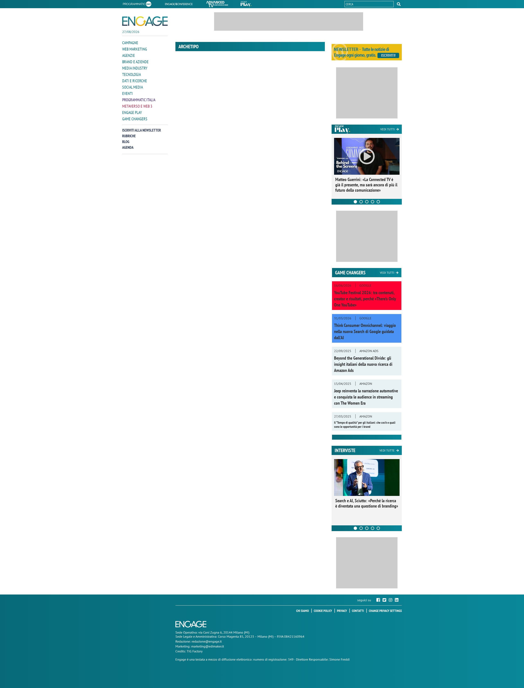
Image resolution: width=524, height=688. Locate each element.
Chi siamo (302, 611)
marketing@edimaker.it (207, 646)
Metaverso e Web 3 (137, 106)
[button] (399, 4)
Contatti (358, 611)
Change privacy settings (385, 611)
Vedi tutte (387, 450)
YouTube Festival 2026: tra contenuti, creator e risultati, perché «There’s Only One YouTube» (365, 299)
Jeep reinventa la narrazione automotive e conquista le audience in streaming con (366, 397)
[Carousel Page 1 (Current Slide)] (355, 201)
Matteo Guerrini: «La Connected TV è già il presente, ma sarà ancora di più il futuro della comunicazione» (366, 185)
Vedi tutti (387, 129)
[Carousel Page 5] (378, 201)
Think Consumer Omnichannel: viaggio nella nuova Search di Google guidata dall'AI (365, 331)
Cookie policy (323, 611)
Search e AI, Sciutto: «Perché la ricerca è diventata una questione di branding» (366, 503)
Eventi (127, 93)
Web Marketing (134, 49)
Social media (132, 87)
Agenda (127, 147)
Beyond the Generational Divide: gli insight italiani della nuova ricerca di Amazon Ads (363, 364)
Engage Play (132, 112)
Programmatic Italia (138, 99)
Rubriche (129, 136)
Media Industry (134, 68)
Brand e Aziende (135, 61)
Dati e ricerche (134, 80)
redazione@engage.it (207, 641)
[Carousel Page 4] (372, 201)
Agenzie (128, 55)
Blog (125, 141)
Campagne (130, 42)
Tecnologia (131, 74)
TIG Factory (194, 651)
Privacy (342, 611)
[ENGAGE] (145, 21)
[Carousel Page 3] (366, 201)
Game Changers (134, 119)
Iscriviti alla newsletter (141, 130)
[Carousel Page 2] (361, 201)
